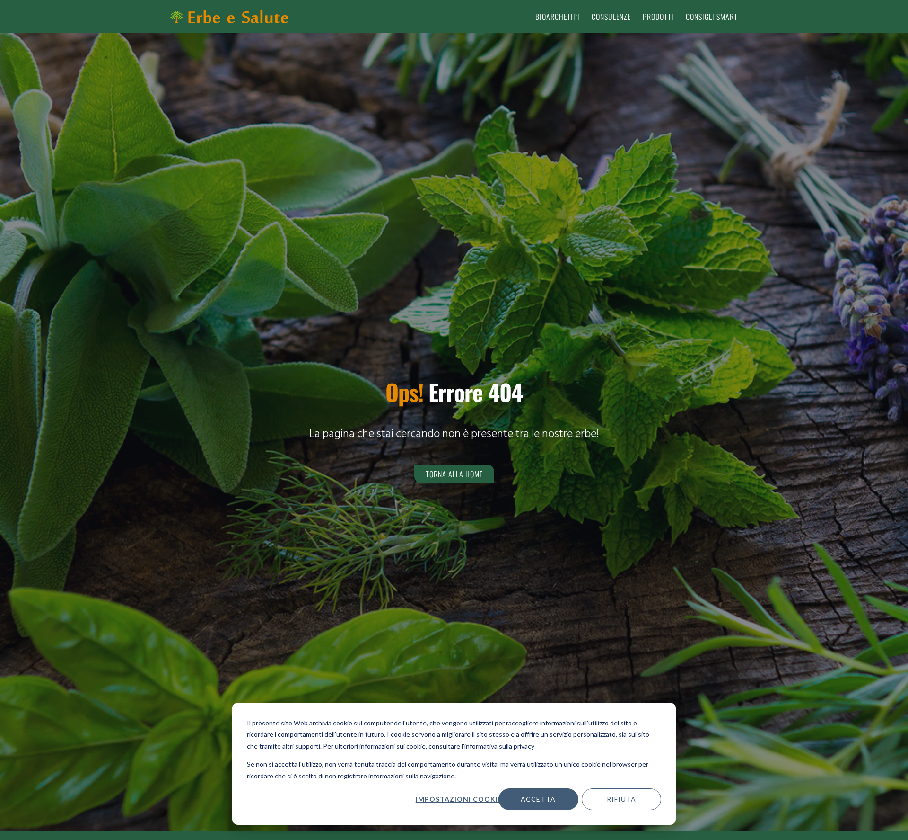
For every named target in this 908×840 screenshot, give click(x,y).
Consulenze (611, 16)
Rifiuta (621, 799)
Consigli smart (712, 16)
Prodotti (658, 16)
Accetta (538, 799)
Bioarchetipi (557, 16)
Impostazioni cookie (458, 799)
